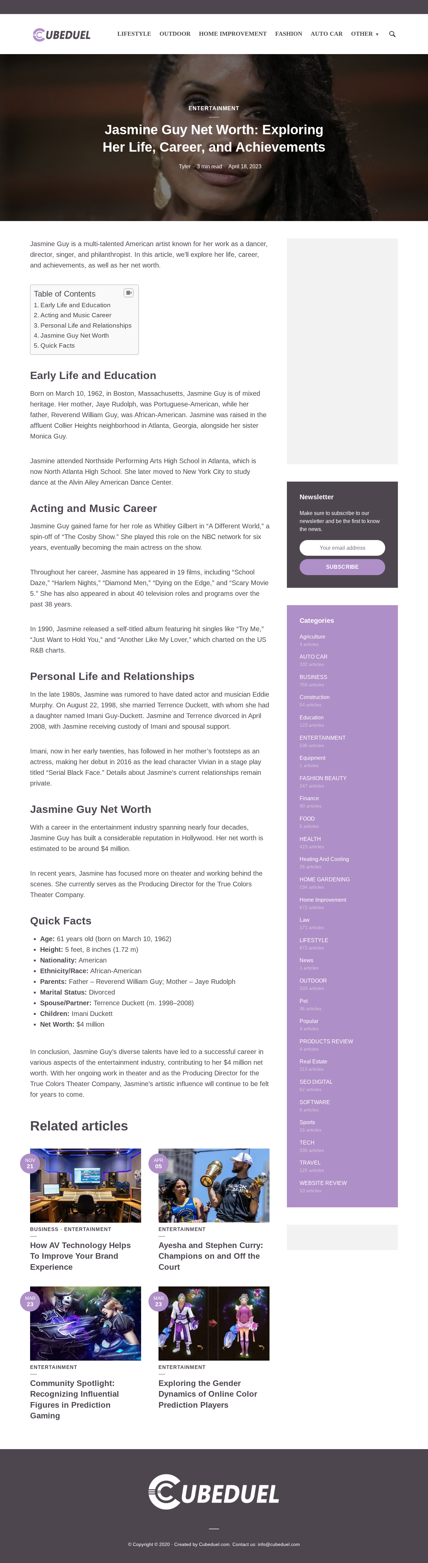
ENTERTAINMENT (214, 108)
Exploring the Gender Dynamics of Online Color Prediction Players (207, 1394)
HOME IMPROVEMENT (233, 33)
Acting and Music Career (75, 315)
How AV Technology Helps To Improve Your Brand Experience (80, 1256)
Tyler (185, 166)
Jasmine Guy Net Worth (74, 335)
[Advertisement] (342, 351)
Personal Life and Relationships (86, 325)
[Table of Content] (128, 293)
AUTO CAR (327, 33)
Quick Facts (57, 345)
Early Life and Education (75, 305)
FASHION (288, 33)
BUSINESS (44, 1229)
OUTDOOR (175, 33)
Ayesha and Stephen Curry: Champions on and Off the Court (210, 1256)
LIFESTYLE (134, 33)
